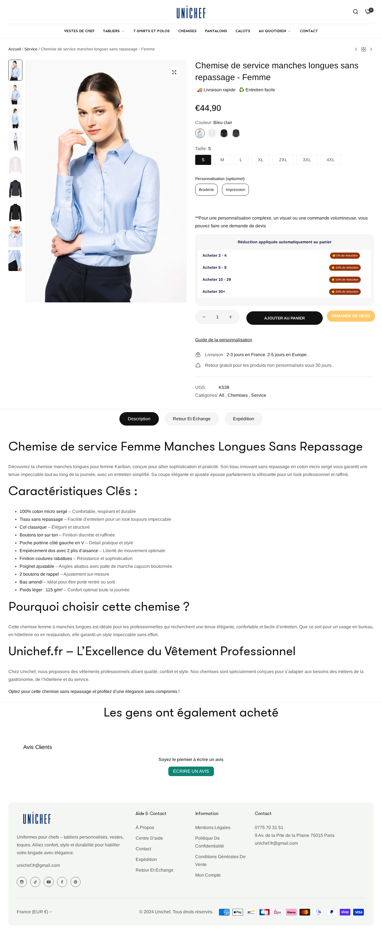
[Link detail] (22, 882)
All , (223, 395)
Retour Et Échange (154, 870)
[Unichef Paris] (191, 11)
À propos (145, 827)
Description (139, 418)
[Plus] (230, 317)
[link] (114, 31)
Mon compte (208, 875)
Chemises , (239, 395)
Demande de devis (351, 316)
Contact (143, 848)
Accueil (14, 49)
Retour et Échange (192, 418)
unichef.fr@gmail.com (38, 865)
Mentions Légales (212, 827)
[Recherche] (355, 12)
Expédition (243, 418)
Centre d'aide (149, 838)
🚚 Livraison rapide (216, 89)
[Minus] (204, 317)
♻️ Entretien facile (257, 89)
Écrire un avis (191, 771)
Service (30, 49)
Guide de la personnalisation (223, 339)
